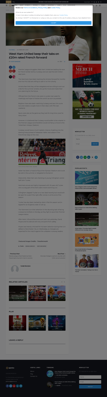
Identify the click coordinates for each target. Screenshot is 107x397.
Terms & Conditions (30, 8)
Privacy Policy (42, 8)
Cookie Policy (55, 8)
